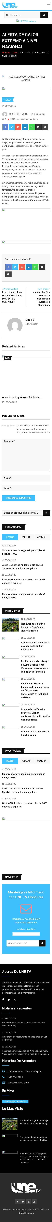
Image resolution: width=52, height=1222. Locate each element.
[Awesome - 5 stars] (13, 425)
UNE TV (29, 319)
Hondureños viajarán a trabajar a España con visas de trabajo (33, 627)
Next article (43, 289)
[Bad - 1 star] (2, 425)
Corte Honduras (26, 1213)
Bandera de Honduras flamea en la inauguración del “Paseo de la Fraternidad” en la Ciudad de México (35, 690)
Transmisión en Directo (15, 1101)
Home (7, 52)
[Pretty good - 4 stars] (10, 425)
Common (41, 537)
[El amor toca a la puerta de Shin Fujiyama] (10, 732)
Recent (10, 537)
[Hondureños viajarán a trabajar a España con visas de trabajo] (10, 624)
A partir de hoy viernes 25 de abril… (22, 397)
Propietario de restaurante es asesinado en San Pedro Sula (35, 646)
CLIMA (15, 52)
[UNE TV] (26, 114)
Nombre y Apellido (26, 929)
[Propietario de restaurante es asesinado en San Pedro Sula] (10, 643)
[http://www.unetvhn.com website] (23, 114)
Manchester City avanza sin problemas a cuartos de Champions (41, 299)
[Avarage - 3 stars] (8, 425)
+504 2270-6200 (15, 1077)
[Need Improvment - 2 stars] (5, 425)
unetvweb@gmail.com (18, 1082)
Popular (26, 537)
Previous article (10, 289)
